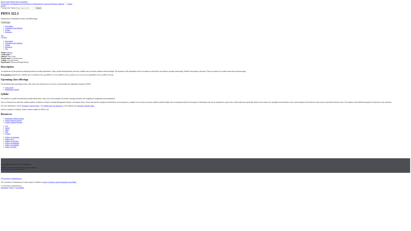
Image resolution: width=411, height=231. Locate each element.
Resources (8, 32)
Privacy (11, 188)
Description (9, 26)
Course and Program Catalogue (53, 4)
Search (38, 8)
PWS (3, 6)
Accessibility (20, 188)
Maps (7, 130)
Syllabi (7, 30)
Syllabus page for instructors (53, 106)
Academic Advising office (85, 106)
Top (6, 49)
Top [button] (2, 36)
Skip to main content (8, 2)
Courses (69, 4)
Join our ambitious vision (8, 169)
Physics (9, 52)
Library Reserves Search (13, 120)
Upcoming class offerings (13, 28)
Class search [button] (9, 88)
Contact (7, 134)
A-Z (6, 126)
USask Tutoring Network (13, 122)
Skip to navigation (21, 2)
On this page (6, 22)
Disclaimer (4, 188)
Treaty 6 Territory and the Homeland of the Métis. (59, 182)
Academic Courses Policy (30, 106)
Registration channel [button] (12, 89)
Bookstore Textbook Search (14, 118)
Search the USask (9, 8)
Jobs (6, 132)
